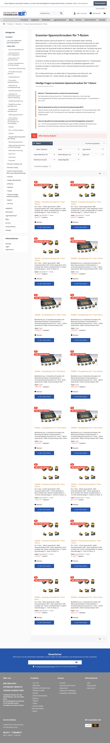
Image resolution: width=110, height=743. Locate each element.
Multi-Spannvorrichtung (15, 150)
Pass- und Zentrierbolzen (16, 130)
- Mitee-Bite (36, 685)
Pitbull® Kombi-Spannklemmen (13, 110)
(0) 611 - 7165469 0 (12, 732)
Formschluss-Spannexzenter (17, 68)
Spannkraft (86, 149)
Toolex (9, 191)
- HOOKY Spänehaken (39, 696)
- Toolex (34, 703)
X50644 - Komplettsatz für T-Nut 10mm (87, 315)
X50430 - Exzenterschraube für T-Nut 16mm (50, 259)
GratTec (10, 177)
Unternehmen (10, 227)
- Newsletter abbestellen (67, 693)
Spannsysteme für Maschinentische (13, 59)
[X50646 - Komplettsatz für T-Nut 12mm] (51, 303)
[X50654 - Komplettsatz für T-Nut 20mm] (87, 360)
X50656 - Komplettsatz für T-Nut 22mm (87, 597)
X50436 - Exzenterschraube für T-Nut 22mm (50, 485)
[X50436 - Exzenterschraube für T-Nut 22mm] (51, 473)
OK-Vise (10, 204)
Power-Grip (11, 157)
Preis (60, 149)
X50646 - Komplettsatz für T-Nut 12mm (50, 315)
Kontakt (8, 230)
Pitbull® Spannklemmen (15, 101)
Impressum (9, 249)
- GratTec (35, 693)
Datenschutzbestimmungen (46, 667)
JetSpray (10, 184)
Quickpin (11, 127)
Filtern (38, 143)
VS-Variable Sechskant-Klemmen (15, 73)
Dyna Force (11, 154)
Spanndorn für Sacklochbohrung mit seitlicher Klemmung (14, 96)
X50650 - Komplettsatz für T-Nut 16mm (87, 428)
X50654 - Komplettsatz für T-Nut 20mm (87, 371)
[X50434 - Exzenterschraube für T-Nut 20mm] (87, 473)
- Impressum (63, 688)
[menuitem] (92, 8)
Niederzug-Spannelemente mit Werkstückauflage (16, 146)
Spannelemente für (41, 155)
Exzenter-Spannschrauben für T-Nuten (16, 138)
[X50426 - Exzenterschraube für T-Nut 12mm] (87, 529)
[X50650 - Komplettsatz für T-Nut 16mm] (87, 416)
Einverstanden (100, 3)
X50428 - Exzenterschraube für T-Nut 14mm (86, 203)
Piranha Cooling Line (14, 164)
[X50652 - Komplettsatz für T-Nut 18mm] (51, 416)
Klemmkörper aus (64, 155)
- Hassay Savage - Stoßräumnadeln (38, 707)
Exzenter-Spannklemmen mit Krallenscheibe (16, 64)
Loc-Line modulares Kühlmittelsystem (14, 42)
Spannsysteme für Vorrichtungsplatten (13, 54)
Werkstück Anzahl (40, 160)
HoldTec (10, 187)
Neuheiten (9, 212)
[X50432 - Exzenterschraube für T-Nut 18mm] (51, 529)
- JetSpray (35, 698)
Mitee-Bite (11, 46)
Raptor (9, 200)
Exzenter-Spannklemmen (16, 49)
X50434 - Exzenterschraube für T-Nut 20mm (86, 485)
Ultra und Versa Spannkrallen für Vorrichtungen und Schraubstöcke (13, 120)
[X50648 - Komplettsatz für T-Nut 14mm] (87, 247)
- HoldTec (35, 701)
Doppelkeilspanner (14, 77)
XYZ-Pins (11, 133)
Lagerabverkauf (11, 216)
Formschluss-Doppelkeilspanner (13, 81)
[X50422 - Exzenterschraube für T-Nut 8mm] (51, 586)
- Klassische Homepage (67, 690)
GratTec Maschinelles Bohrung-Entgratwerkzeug (16, 172)
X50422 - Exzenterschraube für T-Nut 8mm (50, 598)
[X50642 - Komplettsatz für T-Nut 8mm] (51, 360)
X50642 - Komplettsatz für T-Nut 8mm (50, 371)
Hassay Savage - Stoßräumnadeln (13, 195)
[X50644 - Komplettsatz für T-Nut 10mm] (87, 303)
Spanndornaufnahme (14, 91)
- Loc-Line (35, 683)
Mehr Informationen (80, 3)
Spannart (85, 155)
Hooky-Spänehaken (14, 180)
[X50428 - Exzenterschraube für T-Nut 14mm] (87, 190)
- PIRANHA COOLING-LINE (41, 688)
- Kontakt (62, 683)
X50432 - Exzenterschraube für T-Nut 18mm (50, 542)
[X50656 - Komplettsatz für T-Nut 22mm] (87, 586)
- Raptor (34, 711)
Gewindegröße (63, 160)
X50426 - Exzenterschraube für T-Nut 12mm (86, 542)
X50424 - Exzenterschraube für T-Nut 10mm (50, 203)
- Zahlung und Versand (67, 685)
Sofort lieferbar (41, 149)
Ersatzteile (11, 160)
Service (8, 223)
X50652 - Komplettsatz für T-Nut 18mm (50, 428)
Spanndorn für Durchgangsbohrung (14, 86)
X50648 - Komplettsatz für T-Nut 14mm (87, 258)
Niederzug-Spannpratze (15, 115)
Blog (7, 219)
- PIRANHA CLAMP (38, 690)
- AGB (88, 683)
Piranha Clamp (12, 167)
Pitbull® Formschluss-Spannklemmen (15, 105)
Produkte (8, 37)
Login (7, 247)
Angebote (8, 208)
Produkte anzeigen (41, 166)
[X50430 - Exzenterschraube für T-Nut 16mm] (51, 247)
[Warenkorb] (104, 13)
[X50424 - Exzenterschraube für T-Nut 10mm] (51, 190)
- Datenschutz (91, 685)
